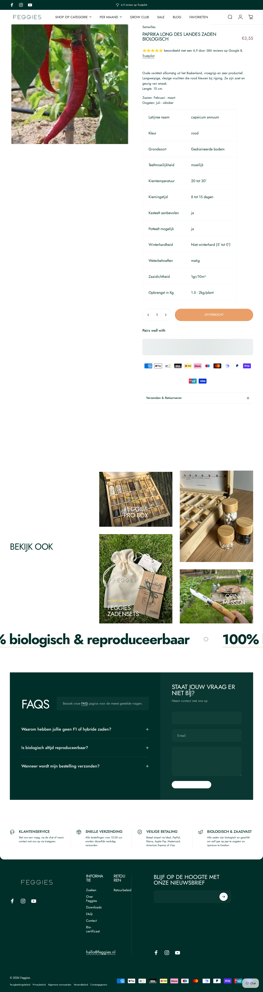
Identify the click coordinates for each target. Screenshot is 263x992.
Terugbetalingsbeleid (20, 984)
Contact (91, 921)
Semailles (148, 27)
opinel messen (234, 599)
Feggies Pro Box (136, 512)
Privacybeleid (39, 984)
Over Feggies (91, 899)
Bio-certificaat (93, 929)
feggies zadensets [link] (123, 610)
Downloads (94, 907)
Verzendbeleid (81, 984)
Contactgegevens (98, 984)
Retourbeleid (122, 890)
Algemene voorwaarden (59, 984)
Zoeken (91, 890)
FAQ (84, 703)
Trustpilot (148, 55)
